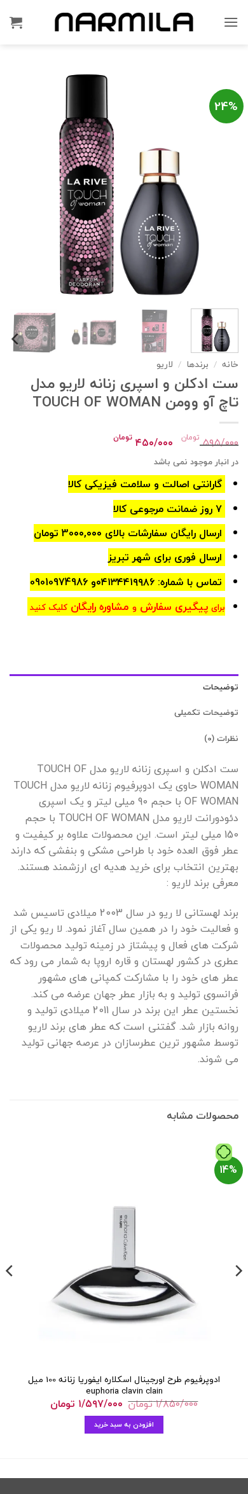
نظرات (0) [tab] (221, 738)
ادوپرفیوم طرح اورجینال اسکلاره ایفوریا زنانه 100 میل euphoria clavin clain (124, 1385)
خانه (230, 364)
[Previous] (218, 184)
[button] (230, 22)
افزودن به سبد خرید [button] (124, 1424)
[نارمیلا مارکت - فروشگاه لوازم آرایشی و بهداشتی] (124, 22)
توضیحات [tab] (220, 687)
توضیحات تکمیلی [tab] (206, 712)
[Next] (21, 184)
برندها (197, 364)
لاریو (164, 364)
